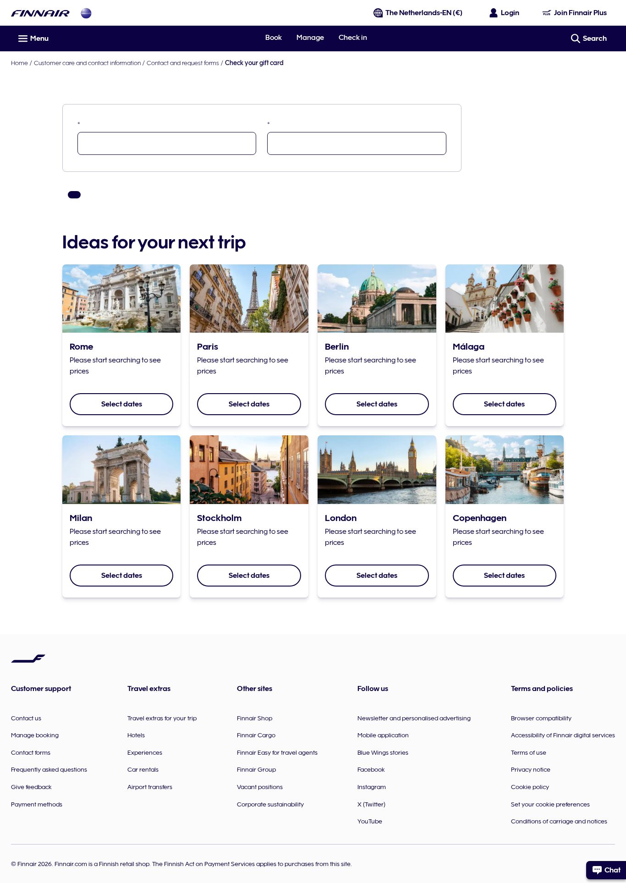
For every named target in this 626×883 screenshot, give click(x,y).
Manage (310, 37)
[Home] (40, 13)
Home (19, 62)
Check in (353, 37)
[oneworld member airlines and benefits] (86, 13)
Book (273, 37)
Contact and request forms (183, 62)
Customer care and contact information (87, 62)
